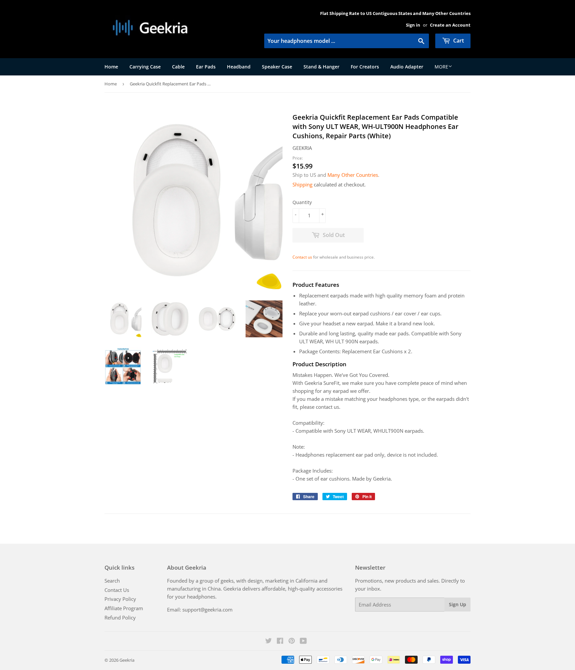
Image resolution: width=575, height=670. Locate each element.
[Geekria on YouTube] (303, 641)
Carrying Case (145, 66)
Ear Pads (206, 66)
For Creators (365, 66)
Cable (178, 66)
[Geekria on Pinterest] (291, 641)
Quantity (302, 202)
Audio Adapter (406, 66)
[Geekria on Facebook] (280, 641)
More (441, 66)
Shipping (302, 184)
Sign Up (457, 604)
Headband (239, 66)
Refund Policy (120, 617)
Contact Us (116, 590)
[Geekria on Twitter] (268, 641)
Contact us (302, 257)
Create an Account (450, 25)
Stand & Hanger (321, 66)
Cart (458, 40)
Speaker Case (277, 66)
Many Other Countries (352, 174)
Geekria (126, 660)
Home (111, 66)
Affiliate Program (123, 608)
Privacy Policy (120, 599)
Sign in (413, 25)
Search (112, 580)
